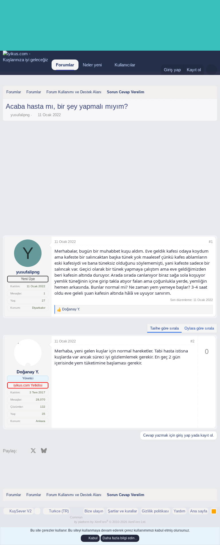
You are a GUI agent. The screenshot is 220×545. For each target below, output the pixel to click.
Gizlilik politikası (155, 511)
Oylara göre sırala (199, 328)
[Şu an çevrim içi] (28, 365)
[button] (106, 65)
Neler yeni (92, 64)
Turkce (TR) (58, 511)
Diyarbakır (38, 307)
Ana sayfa (198, 511)
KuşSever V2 (20, 511)
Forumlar (65, 64)
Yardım (179, 511)
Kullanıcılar (125, 64)
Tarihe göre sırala (164, 328)
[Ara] (211, 69)
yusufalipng (20, 115)
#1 (211, 242)
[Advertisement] (110, 139)
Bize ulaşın (94, 511)
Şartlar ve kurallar (122, 511)
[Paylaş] (203, 242)
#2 (192, 341)
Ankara (40, 421)
